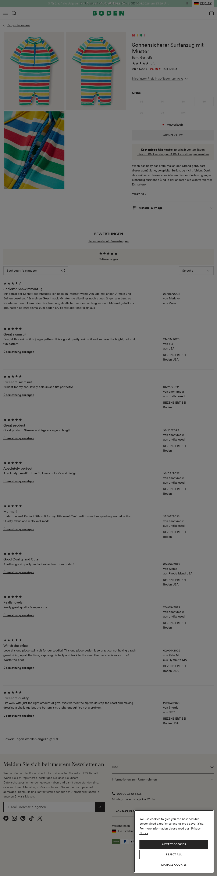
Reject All (174, 854)
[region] (174, 841)
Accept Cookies (174, 844)
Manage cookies (174, 864)
